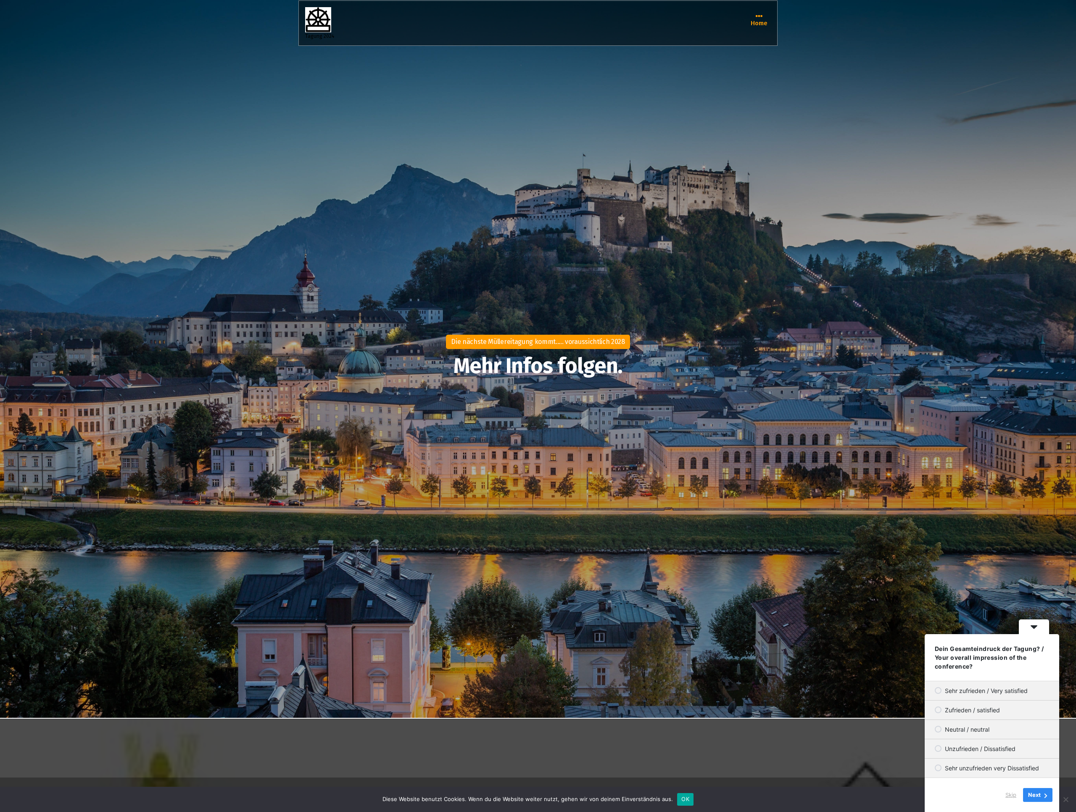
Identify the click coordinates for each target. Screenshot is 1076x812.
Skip (1010, 794)
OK (685, 799)
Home (759, 23)
